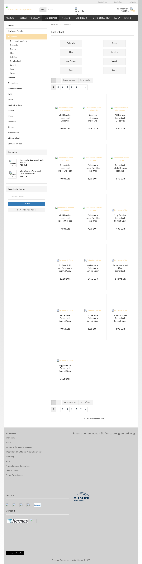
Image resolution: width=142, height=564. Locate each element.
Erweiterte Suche (26, 210)
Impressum (10, 438)
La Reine (13, 57)
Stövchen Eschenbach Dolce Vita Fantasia (93, 118)
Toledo (12, 73)
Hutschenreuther (101, 18)
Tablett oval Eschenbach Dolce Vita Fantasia (120, 118)
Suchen (26, 203)
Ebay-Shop (10, 457)
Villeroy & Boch (14, 138)
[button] (101, 2)
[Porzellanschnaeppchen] (20, 9)
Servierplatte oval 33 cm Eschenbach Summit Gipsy (120, 268)
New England (15, 61)
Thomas (11, 127)
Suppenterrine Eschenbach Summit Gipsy (65, 368)
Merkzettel (132, 2)
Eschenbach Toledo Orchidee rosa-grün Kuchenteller (93, 168)
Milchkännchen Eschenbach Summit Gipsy (120, 318)
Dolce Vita (14, 45)
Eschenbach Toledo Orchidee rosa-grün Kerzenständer (93, 218)
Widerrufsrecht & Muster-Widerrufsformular (23, 452)
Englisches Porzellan (29, 18)
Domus (13, 49)
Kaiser (127, 18)
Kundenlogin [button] (118, 2)
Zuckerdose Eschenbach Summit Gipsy (93, 318)
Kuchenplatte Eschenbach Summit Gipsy (93, 268)
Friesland (66, 18)
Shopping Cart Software (61, 560)
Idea (11, 53)
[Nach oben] (134, 560)
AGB (8, 461)
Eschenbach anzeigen (18, 41)
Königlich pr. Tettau (15, 105)
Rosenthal (12, 122)
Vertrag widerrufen (15, 553)
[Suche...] (77, 9)
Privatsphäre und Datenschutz (18, 466)
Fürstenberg (81, 18)
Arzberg (10, 18)
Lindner (11, 111)
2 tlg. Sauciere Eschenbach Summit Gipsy (120, 218)
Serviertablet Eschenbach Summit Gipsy (65, 318)
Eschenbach (51, 18)
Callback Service (12, 471)
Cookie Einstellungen (14, 475)
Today (12, 69)
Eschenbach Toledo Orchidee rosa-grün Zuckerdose (120, 168)
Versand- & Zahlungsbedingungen (19, 447)
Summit (13, 65)
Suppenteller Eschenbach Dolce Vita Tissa (65, 168)
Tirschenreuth (13, 133)
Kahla (117, 18)
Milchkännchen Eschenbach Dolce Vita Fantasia (65, 118)
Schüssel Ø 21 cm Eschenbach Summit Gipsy (65, 268)
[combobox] (70, 80)
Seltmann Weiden (15, 144)
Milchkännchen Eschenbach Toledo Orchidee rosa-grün (65, 218)
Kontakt (9, 443)
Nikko (10, 116)
